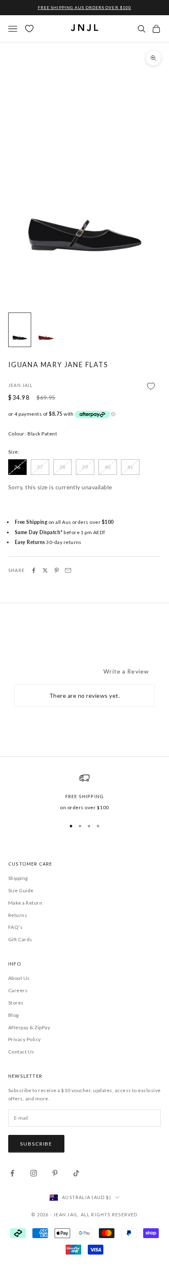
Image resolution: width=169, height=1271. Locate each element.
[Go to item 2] (45, 330)
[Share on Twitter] (45, 570)
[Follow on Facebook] (12, 1173)
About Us (19, 978)
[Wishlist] (29, 28)
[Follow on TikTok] (76, 1173)
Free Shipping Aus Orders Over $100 (84, 7)
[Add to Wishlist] (84, 386)
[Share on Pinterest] (56, 570)
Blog (13, 1015)
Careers (17, 990)
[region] (84, 792)
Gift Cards (20, 939)
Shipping (18, 878)
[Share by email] (68, 570)
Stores (16, 1003)
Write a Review (126, 671)
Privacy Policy (24, 1039)
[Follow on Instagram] (34, 1173)
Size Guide (21, 890)
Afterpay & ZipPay (29, 1027)
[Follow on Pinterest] (55, 1173)
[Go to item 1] (19, 330)
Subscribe (36, 1144)
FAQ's (15, 927)
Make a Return (25, 903)
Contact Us (21, 1052)
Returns (17, 915)
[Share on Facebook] (33, 570)
